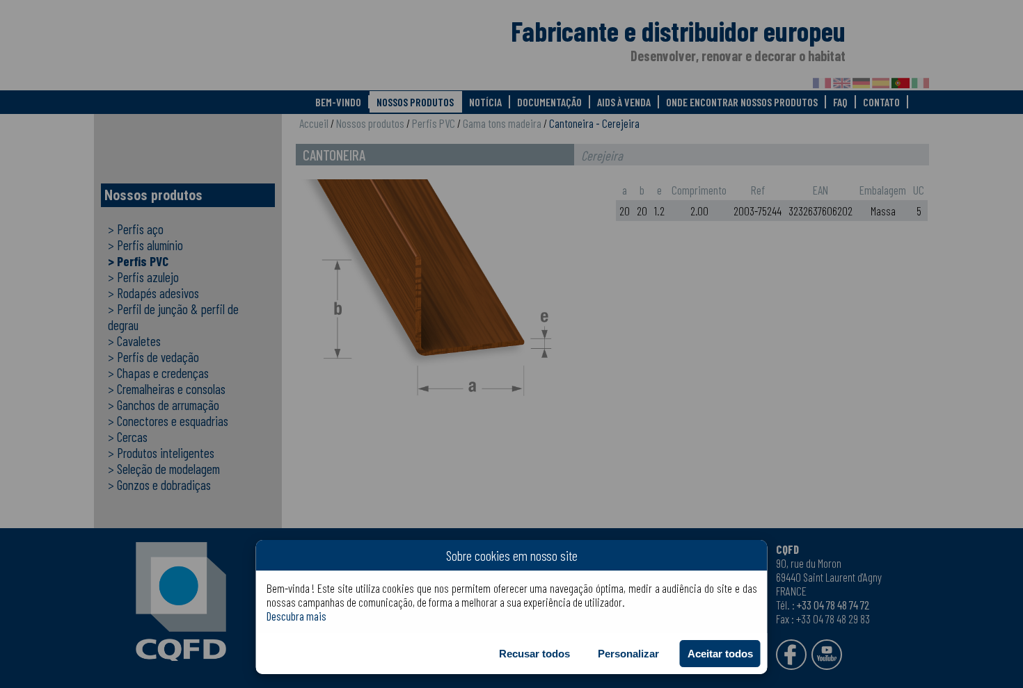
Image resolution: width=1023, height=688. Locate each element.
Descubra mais (296, 616)
